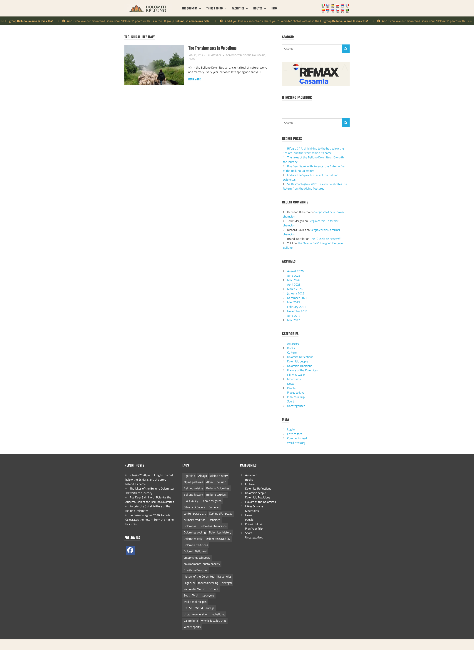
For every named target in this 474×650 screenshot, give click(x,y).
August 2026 (295, 270)
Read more (194, 79)
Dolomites (190, 525)
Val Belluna (191, 619)
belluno (221, 481)
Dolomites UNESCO (218, 537)
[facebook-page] (130, 549)
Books (291, 347)
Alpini (209, 481)
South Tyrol (191, 594)
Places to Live (295, 391)
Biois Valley (191, 500)
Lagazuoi (189, 581)
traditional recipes (195, 600)
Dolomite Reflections (300, 356)
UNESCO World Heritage (199, 607)
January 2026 (295, 292)
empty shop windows (197, 556)
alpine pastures (193, 481)
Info (274, 8)
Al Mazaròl (214, 55)
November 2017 (297, 310)
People (291, 387)
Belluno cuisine (193, 487)
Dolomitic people (297, 360)
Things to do (214, 8)
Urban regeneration (196, 613)
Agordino (189, 474)
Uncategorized (296, 404)
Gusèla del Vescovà (195, 569)
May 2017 (293, 319)
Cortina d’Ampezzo (220, 512)
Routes (257, 8)
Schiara (213, 588)
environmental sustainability (202, 563)
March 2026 (295, 288)
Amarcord (293, 342)
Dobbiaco (214, 518)
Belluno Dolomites (217, 487)
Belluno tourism (216, 493)
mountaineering (208, 581)
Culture (292, 351)
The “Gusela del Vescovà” (325, 237)
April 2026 (294, 283)
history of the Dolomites (199, 575)
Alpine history (219, 474)
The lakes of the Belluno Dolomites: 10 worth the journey (149, 489)
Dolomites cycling (195, 531)
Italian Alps (224, 575)
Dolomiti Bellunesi (195, 550)
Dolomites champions (213, 525)
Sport (290, 400)
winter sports (192, 626)
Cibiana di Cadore (194, 506)
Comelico (214, 506)
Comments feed (297, 437)
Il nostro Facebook (297, 96)
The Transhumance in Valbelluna (212, 48)
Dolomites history (220, 531)
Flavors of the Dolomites (302, 369)
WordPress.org (296, 441)
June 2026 (293, 274)
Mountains (258, 55)
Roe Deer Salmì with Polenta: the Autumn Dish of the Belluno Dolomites (149, 498)
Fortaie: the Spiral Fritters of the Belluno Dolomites (147, 507)
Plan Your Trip (296, 396)
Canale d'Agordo (211, 500)
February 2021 (296, 305)
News (192, 59)
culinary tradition (195, 518)
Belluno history (193, 493)
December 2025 (297, 296)
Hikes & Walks (296, 373)
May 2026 (293, 279)
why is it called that (213, 619)
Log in (291, 428)
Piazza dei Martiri (195, 588)
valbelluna (218, 613)
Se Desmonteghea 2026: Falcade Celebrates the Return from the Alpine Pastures (315, 185)
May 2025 (293, 301)
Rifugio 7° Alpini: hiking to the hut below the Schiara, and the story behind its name (313, 149)
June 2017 (293, 314)
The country (189, 8)
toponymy (207, 594)
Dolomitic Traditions (238, 55)
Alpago (202, 474)
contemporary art (195, 512)
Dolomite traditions (196, 544)
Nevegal (227, 581)
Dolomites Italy (193, 537)
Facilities (238, 8)
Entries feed (294, 432)
